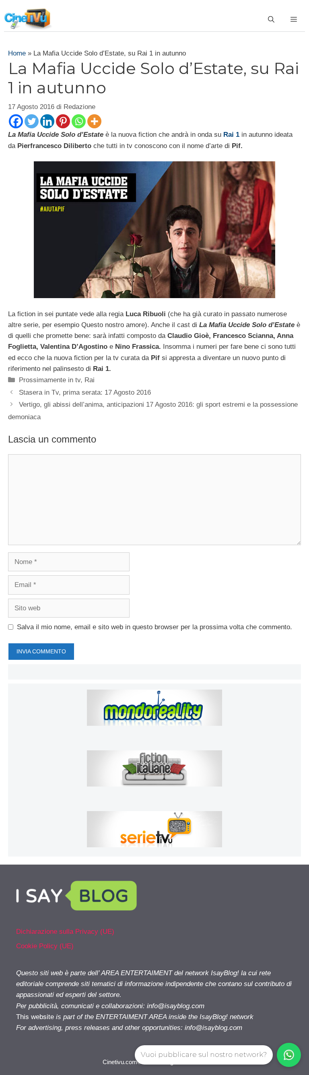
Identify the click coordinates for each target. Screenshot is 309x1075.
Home (17, 53)
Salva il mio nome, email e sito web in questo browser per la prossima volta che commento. (154, 627)
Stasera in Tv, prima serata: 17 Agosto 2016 (85, 392)
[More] (94, 121)
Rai (89, 380)
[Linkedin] (47, 121)
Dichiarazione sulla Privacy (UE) (65, 931)
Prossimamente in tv (49, 380)
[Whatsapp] (79, 121)
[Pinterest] (63, 121)
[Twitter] (32, 121)
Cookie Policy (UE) (45, 946)
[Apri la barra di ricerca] (271, 20)
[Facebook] (16, 121)
